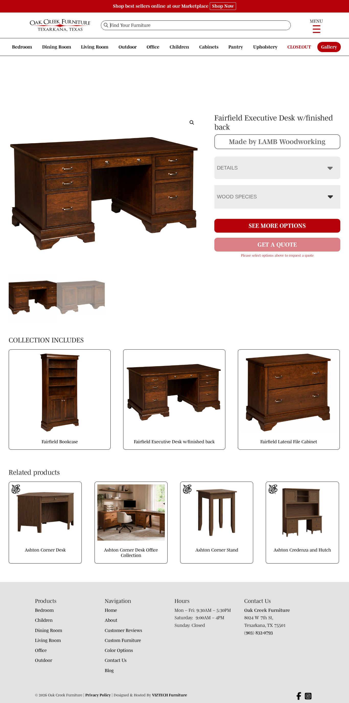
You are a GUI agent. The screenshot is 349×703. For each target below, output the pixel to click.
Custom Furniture (123, 640)
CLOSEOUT (299, 47)
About (111, 620)
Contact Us (115, 660)
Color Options (119, 650)
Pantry (235, 47)
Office (153, 47)
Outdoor (128, 47)
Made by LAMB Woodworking (277, 141)
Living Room (94, 47)
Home (111, 610)
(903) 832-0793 (258, 632)
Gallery (329, 47)
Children (179, 47)
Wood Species (237, 196)
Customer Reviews (123, 630)
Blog (109, 670)
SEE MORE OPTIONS (277, 225)
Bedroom (22, 47)
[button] (191, 122)
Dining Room (56, 47)
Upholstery (265, 47)
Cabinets (208, 47)
